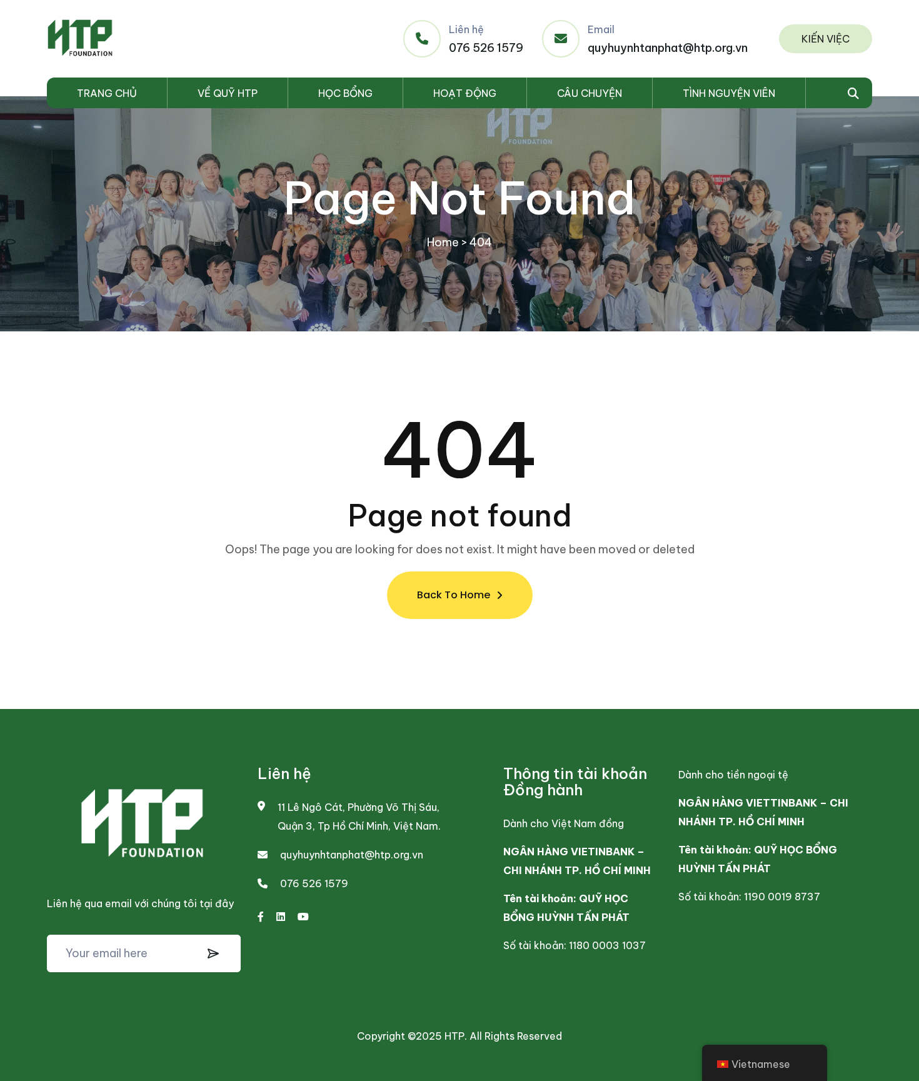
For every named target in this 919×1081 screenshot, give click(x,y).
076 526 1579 (486, 48)
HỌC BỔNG (345, 93)
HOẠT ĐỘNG (464, 93)
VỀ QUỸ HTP (228, 93)
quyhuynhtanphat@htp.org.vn (668, 48)
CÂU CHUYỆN (589, 93)
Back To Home (453, 595)
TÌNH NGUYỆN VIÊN (729, 93)
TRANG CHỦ (107, 93)
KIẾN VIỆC (825, 39)
